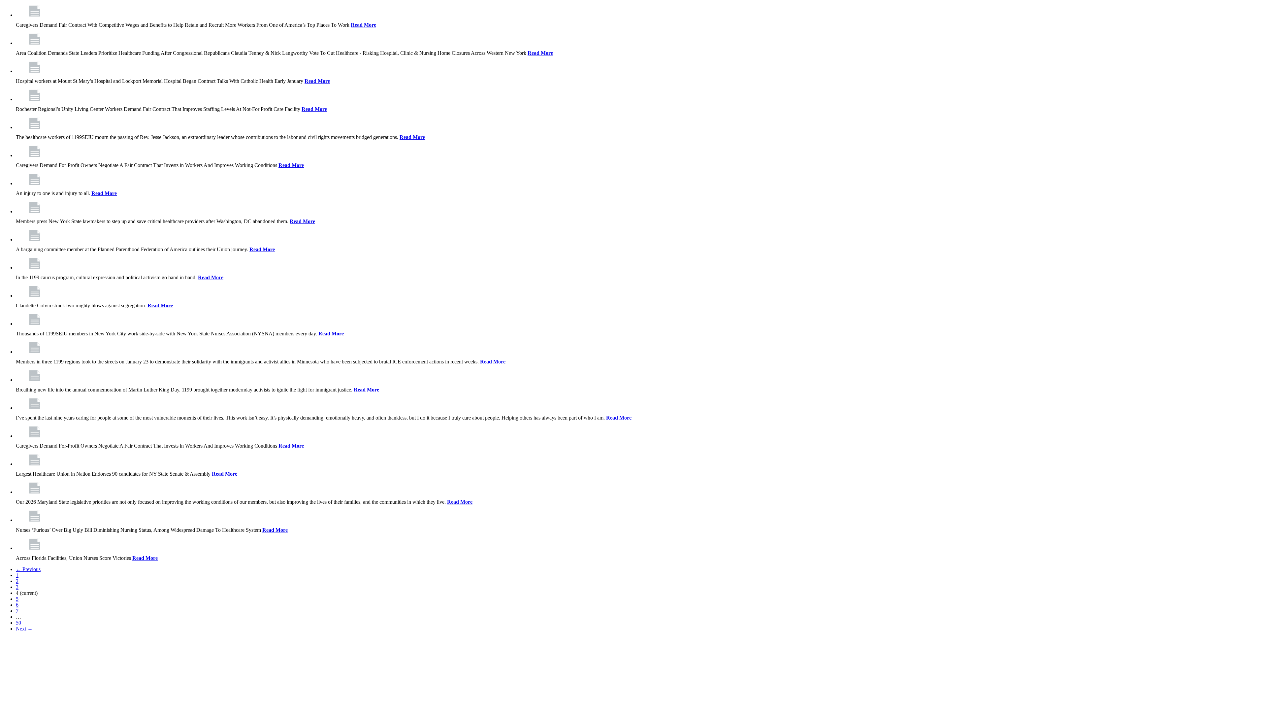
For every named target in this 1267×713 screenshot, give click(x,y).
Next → (24, 628)
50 (18, 623)
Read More (363, 25)
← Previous (28, 569)
